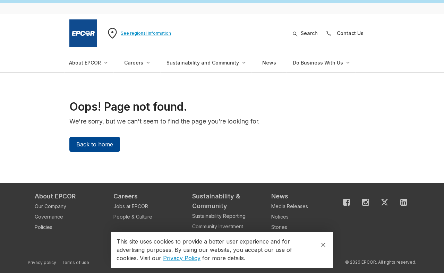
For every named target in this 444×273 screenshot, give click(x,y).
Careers (125, 196)
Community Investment (217, 226)
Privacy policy (42, 262)
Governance (49, 217)
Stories (279, 227)
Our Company (50, 206)
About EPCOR (55, 196)
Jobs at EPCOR (130, 206)
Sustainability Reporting (219, 216)
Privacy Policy (181, 258)
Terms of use (75, 262)
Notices (280, 217)
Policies (43, 227)
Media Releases (289, 206)
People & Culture (132, 217)
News (279, 196)
